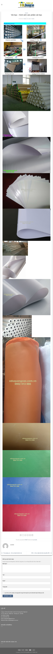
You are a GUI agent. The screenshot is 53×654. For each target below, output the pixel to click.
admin (33, 18)
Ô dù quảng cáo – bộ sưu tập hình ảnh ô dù (12, 553)
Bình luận (5, 563)
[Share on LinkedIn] (32, 535)
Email (4, 580)
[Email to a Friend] (28, 535)
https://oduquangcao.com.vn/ (11, 620)
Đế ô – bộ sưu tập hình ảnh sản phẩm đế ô (40, 553)
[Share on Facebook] (23, 535)
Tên (4, 574)
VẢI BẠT (26, 539)
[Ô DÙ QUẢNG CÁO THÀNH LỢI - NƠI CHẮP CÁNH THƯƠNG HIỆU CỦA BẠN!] (26, 5)
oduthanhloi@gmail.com (9, 618)
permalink (35, 539)
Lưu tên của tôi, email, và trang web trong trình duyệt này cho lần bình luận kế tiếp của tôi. (24, 592)
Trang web (5, 586)
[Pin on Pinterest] (30, 535)
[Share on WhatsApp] (21, 535)
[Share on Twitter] (25, 535)
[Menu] (2, 4)
